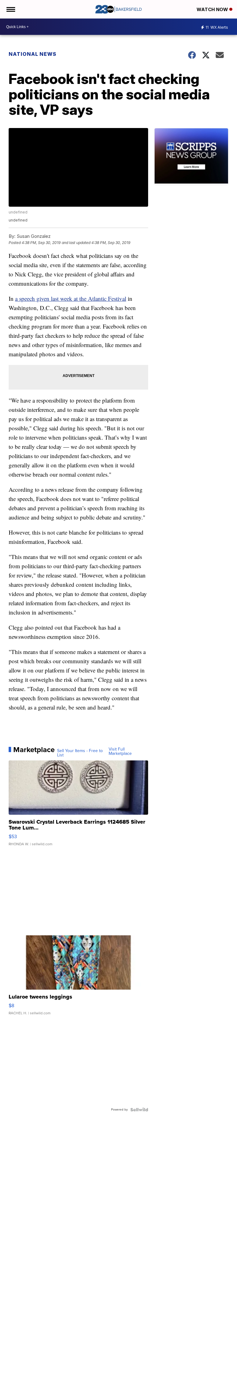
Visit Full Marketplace (120, 751)
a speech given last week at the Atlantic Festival (70, 298)
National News (32, 54)
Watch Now (213, 9)
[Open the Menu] (10, 9)
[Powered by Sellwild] (139, 1109)
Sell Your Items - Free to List (80, 753)
